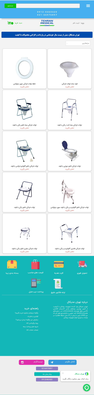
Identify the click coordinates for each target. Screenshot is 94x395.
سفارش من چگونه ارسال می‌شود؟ (27, 320)
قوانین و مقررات (32, 316)
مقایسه (85, 52)
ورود (82, 23)
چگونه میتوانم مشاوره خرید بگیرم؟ (26, 313)
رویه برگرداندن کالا (32, 323)
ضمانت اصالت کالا (32, 330)
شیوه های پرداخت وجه (30, 327)
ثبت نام (76, 23)
